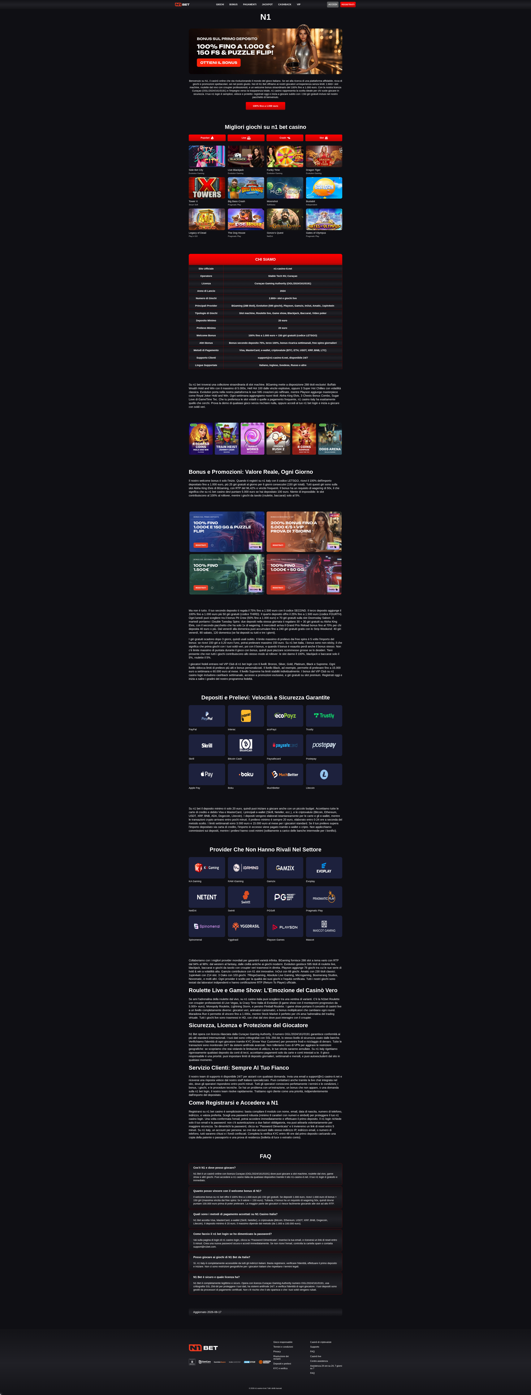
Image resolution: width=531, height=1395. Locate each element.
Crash (283, 138)
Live (244, 138)
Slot (322, 138)
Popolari (205, 138)
